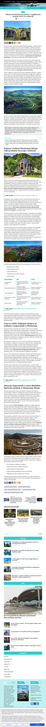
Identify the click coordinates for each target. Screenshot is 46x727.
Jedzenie (6, 664)
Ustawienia (9, 724)
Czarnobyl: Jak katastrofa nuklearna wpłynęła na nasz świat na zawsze (26, 567)
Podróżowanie (7, 671)
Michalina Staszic (21, 18)
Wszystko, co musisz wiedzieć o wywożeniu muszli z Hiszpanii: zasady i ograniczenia (27, 576)
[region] (23, 717)
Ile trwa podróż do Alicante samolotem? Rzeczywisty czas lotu (20, 616)
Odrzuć (23, 724)
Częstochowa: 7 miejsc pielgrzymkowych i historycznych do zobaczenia (9, 522)
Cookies (14, 1)
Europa (5, 661)
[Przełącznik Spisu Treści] (39, 138)
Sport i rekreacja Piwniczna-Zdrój (12, 489)
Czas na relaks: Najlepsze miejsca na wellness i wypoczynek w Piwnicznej (22, 141)
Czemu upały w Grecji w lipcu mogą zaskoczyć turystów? (25, 559)
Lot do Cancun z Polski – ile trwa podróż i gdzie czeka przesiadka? (26, 624)
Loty (5, 666)
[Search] (41, 8)
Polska (23, 12)
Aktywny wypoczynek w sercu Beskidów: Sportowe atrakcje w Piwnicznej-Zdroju (22, 144)
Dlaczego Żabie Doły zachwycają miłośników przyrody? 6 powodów (36, 520)
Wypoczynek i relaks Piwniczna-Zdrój (13, 492)
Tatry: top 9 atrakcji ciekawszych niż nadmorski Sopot (23, 520)
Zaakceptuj (37, 724)
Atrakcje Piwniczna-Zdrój (10, 486)
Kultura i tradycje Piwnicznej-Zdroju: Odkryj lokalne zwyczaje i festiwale (21, 140)
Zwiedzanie (6, 676)
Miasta (5, 669)
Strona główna (7, 1)
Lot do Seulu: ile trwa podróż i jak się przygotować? (25, 631)
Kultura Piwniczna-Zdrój (24, 486)
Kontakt (36, 1)
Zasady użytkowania (21, 1)
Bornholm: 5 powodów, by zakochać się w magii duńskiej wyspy (25, 551)
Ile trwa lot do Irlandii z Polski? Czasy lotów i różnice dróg (26, 646)
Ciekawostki (7, 659)
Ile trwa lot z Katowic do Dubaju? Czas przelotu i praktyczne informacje (24, 638)
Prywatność (30, 1)
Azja (5, 656)
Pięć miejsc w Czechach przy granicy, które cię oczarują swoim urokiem (25, 542)
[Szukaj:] (21, 534)
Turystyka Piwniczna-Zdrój (28, 489)
